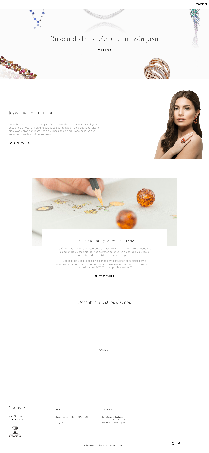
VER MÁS (104, 350)
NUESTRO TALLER (104, 276)
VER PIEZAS (104, 50)
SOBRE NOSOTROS (19, 143)
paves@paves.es (16, 416)
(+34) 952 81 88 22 (17, 419)
